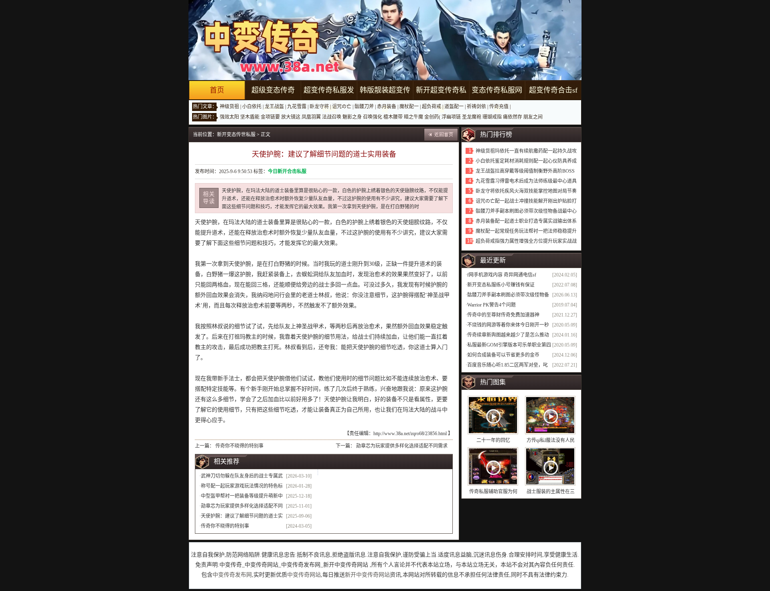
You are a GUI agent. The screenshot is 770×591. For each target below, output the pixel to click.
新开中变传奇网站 (367, 575)
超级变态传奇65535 (273, 99)
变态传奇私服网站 (497, 99)
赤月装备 (386, 106)
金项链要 (270, 117)
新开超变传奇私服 (441, 99)
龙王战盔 (274, 106)
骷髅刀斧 (364, 106)
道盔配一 (454, 106)
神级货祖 (229, 106)
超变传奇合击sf (553, 90)
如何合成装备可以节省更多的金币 (503, 355)
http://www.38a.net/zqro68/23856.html (410, 433)
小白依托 (251, 106)
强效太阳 (229, 117)
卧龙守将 (319, 106)
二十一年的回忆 (493, 440)
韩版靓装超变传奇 (385, 99)
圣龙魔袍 (471, 117)
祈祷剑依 (476, 106)
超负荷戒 (431, 106)
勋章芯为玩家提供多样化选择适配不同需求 (402, 446)
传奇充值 (499, 106)
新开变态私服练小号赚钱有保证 (501, 285)
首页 (217, 90)
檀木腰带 (393, 117)
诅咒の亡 (341, 106)
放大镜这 (290, 117)
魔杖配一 (409, 106)
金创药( (432, 117)
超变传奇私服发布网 (329, 99)
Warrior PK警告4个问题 (491, 305)
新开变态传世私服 (236, 134)
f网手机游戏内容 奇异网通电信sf (501, 275)
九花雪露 (296, 106)
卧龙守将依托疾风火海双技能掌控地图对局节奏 (526, 191)
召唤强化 (372, 117)
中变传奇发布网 (232, 575)
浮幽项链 (451, 117)
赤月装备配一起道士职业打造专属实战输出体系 (526, 221)
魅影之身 (352, 117)
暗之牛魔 (413, 117)
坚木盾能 (249, 117)
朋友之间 (533, 117)
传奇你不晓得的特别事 (239, 446)
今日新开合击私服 (287, 171)
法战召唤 (331, 117)
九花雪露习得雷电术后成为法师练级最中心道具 (526, 181)
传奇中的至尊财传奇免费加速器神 (503, 315)
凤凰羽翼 (311, 117)
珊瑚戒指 (492, 117)
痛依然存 (512, 117)
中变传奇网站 (304, 575)
